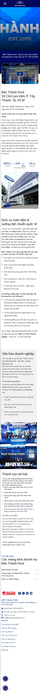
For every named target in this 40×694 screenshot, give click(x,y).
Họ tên (5, 327)
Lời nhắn (4, 364)
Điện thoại (6, 335)
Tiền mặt (6, 360)
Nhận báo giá (20, 375)
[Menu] (4, 3)
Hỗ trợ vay (17, 360)
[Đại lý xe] (20, 3)
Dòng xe (5, 342)
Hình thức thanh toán (10, 357)
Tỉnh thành (6, 350)
